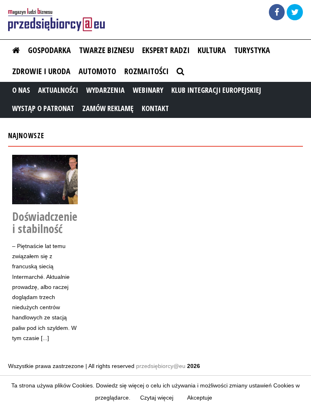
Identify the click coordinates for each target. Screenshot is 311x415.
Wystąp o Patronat (43, 108)
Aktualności (58, 90)
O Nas (21, 90)
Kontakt (155, 108)
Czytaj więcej (156, 397)
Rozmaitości (146, 71)
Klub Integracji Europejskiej (216, 90)
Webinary (148, 90)
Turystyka (252, 50)
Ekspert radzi (166, 50)
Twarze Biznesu (106, 50)
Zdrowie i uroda (41, 71)
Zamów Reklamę (108, 108)
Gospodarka (49, 50)
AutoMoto (97, 71)
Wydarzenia (105, 90)
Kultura (212, 50)
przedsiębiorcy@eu (160, 366)
